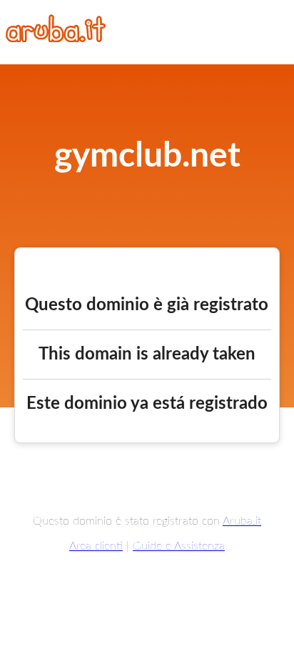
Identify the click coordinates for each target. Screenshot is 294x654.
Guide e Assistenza (179, 546)
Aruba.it (242, 521)
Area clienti (96, 546)
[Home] (56, 38)
